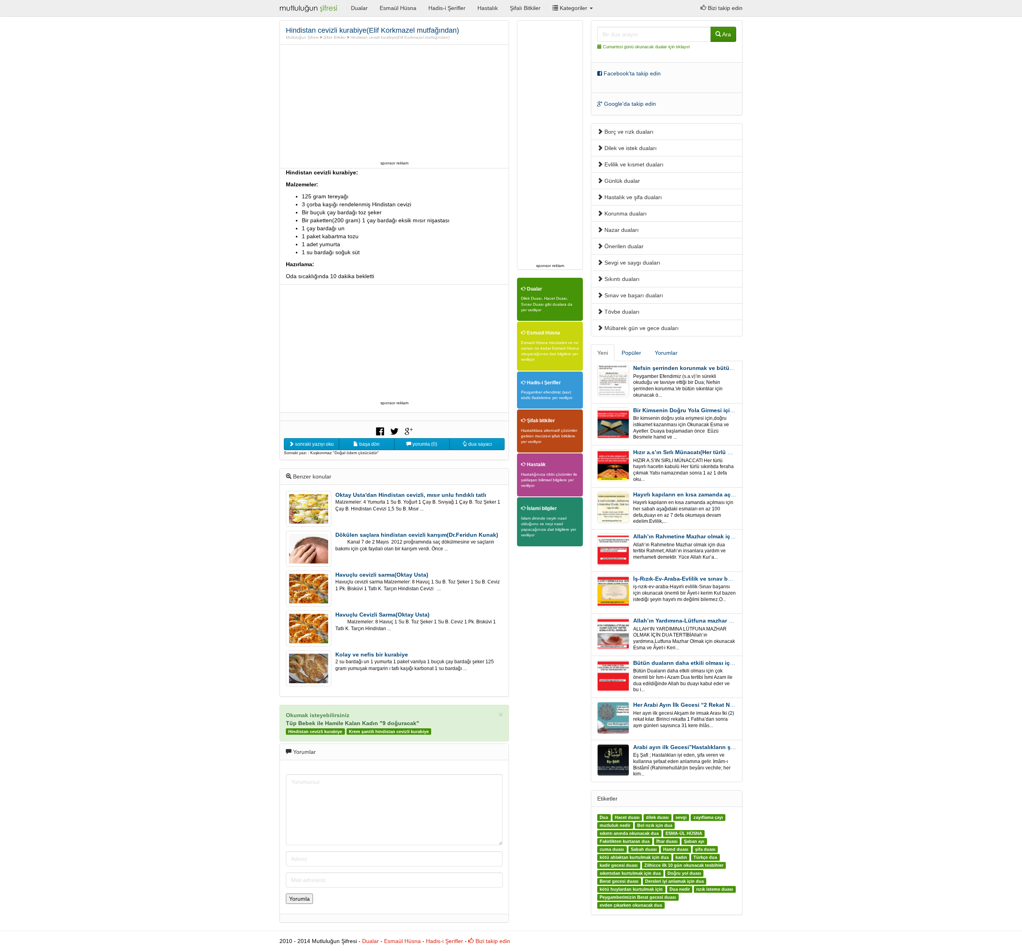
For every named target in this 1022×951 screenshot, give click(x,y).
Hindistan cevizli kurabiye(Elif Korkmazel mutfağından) (400, 37)
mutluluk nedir (615, 825)
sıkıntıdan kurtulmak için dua (630, 873)
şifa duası (705, 849)
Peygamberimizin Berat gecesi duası (638, 897)
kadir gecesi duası (619, 865)
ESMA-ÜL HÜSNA (683, 833)
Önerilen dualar (623, 246)
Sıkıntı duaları (621, 279)
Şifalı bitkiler (540, 420)
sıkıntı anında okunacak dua (629, 833)
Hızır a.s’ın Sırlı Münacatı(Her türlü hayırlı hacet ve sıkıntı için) (717, 452)
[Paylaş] (380, 430)
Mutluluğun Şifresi (302, 37)
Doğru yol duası (684, 873)
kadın (681, 857)
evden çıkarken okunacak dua (631, 905)
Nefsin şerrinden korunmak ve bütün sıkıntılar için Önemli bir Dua (722, 368)
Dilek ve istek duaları (630, 148)
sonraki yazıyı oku (314, 444)
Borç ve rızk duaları (628, 132)
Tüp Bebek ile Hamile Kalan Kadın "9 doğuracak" (352, 723)
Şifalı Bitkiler (525, 8)
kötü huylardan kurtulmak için (631, 889)
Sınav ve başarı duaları (633, 295)
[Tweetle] (394, 430)
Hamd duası (675, 849)
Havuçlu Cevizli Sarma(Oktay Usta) (382, 614)
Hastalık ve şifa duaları (632, 197)
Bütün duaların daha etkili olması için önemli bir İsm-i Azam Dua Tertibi (729, 663)
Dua (604, 817)
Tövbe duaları (621, 311)
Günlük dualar (621, 181)
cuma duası (612, 849)
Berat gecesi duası (619, 881)
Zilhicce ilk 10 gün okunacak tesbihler (683, 865)
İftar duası (666, 841)
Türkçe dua (705, 857)
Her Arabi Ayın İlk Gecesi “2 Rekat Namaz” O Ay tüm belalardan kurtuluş (730, 705)
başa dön (369, 444)
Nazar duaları (621, 230)
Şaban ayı (694, 841)
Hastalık (487, 8)
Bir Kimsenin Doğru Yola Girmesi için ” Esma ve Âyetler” (709, 410)
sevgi (681, 817)
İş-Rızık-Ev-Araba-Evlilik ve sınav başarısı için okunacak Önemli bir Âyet (731, 578)
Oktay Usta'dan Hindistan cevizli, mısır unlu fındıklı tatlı (410, 495)
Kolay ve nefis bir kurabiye (371, 654)
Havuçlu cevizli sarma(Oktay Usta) (381, 574)
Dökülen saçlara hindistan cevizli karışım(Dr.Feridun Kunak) (416, 535)
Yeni (602, 353)
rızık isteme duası (714, 889)
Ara (726, 34)
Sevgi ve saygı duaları (631, 262)
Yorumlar (666, 353)
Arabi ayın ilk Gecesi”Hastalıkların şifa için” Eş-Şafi (702, 747)
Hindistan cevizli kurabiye (315, 731)
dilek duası (657, 817)
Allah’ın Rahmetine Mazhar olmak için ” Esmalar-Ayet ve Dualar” (720, 536)
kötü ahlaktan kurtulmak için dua (634, 857)
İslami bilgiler (541, 508)
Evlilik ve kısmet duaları (633, 164)
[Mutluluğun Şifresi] (309, 8)
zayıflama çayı (708, 817)
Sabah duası (644, 849)
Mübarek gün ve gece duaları (641, 328)
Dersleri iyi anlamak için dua (674, 881)
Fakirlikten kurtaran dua (625, 841)
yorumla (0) (424, 444)
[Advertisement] (394, 102)
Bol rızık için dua (654, 825)
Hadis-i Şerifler (446, 8)
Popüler (631, 353)
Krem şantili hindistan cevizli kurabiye (389, 731)
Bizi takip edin (724, 8)
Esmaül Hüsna (398, 8)
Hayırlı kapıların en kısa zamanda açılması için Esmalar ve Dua (717, 494)
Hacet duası (627, 817)
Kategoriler (573, 8)
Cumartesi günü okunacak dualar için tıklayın (646, 46)
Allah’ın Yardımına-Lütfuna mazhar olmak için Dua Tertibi (710, 620)
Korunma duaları (625, 213)
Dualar (359, 8)
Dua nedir (679, 889)
